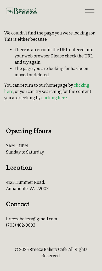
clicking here (54, 97)
